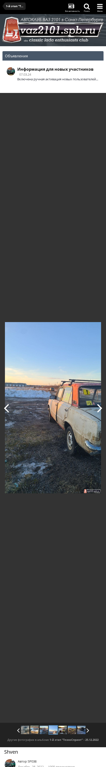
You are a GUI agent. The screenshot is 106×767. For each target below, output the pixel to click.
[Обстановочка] (6, 407)
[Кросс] (99, 407)
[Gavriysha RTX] (34, 730)
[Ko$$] (25, 730)
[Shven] (53, 730)
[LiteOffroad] (81, 730)
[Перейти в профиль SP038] (11, 71)
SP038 (32, 761)
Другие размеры (74, 100)
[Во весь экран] (97, 100)
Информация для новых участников (55, 69)
